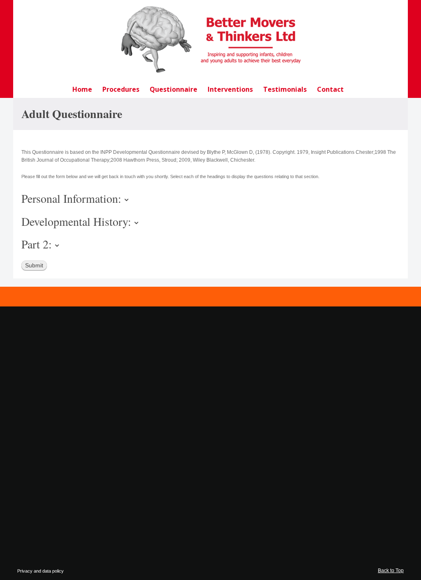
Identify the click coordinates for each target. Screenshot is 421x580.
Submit (34, 265)
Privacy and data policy (40, 570)
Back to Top (391, 570)
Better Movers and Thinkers (210, 39)
